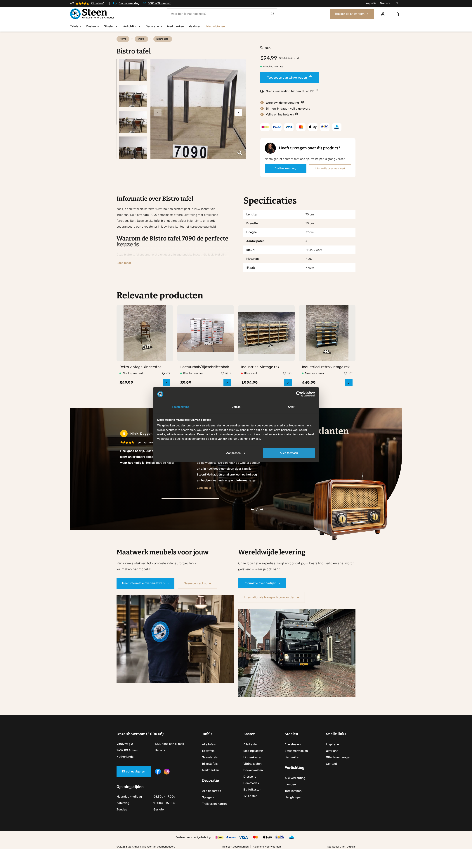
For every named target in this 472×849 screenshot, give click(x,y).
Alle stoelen (293, 744)
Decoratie (152, 26)
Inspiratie (370, 3)
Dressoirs (249, 776)
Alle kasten (250, 744)
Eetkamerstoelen (296, 751)
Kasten (91, 26)
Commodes (251, 783)
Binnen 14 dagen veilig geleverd (288, 108)
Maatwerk (195, 26)
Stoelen (109, 26)
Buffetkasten (252, 789)
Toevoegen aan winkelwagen (287, 77)
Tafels (74, 26)
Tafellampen (293, 791)
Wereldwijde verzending (283, 102)
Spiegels (208, 797)
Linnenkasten (252, 757)
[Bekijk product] (145, 375)
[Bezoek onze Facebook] (158, 773)
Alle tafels (209, 744)
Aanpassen (233, 452)
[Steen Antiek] (92, 13)
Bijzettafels (210, 763)
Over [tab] (291, 407)
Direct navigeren (133, 771)
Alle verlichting (295, 778)
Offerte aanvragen (338, 757)
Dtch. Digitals (347, 846)
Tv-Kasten (250, 796)
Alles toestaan (289, 452)
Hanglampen (293, 797)
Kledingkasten (253, 751)
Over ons (385, 3)
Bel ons (160, 750)
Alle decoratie (211, 791)
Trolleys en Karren (214, 803)
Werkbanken (175, 26)
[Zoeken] (272, 14)
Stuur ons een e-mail (169, 744)
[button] (238, 112)
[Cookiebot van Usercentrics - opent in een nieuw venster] (299, 394)
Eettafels (208, 751)
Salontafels (210, 757)
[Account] (383, 14)
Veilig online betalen (280, 114)
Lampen (290, 784)
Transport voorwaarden (235, 846)
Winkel (141, 38)
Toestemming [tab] (180, 407)
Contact (331, 763)
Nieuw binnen (215, 26)
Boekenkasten (253, 770)
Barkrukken (292, 757)
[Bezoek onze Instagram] (167, 773)
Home (122, 38)
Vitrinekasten (252, 763)
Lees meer (124, 262)
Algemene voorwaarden (267, 846)
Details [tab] (236, 407)
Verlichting (130, 26)
